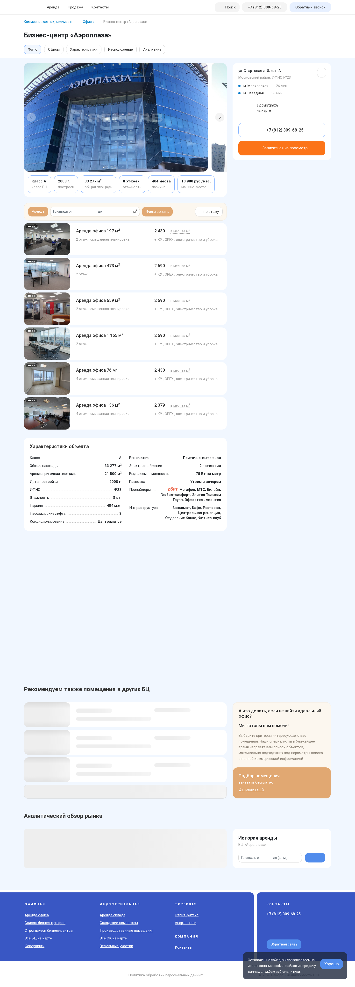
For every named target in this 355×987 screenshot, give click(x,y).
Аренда (53, 7)
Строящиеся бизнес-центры (49, 930)
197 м (98, 230)
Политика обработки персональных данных (165, 975)
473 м (98, 265)
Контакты (100, 7)
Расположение (120, 49)
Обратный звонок (310, 7)
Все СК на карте (113, 938)
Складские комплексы (119, 923)
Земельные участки (116, 946)
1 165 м (99, 335)
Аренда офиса (37, 915)
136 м (98, 405)
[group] (47, 239)
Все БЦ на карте (38, 938)
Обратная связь (284, 944)
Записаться (285, 148)
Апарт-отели (185, 923)
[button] (31, 117)
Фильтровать (157, 211)
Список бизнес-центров (45, 923)
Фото (32, 49)
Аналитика (152, 49)
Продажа (75, 7)
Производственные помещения (126, 930)
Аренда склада (112, 915)
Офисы (54, 49)
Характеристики (84, 49)
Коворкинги (34, 946)
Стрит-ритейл (187, 915)
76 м (97, 370)
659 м (98, 300)
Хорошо (331, 964)
